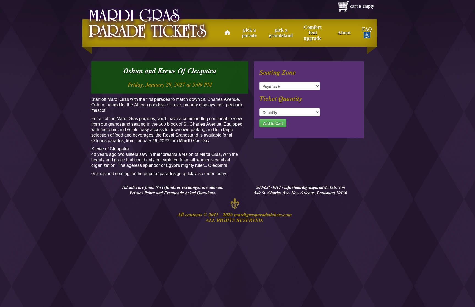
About (344, 32)
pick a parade (249, 32)
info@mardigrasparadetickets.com (314, 187)
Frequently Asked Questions (189, 193)
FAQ (367, 29)
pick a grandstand (281, 32)
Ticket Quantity (280, 98)
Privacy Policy (142, 193)
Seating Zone (277, 72)
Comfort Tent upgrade (313, 32)
